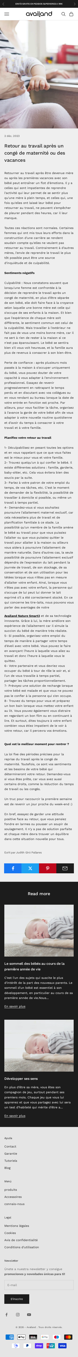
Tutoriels (10, 1160)
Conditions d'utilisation (21, 1247)
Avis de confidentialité (21, 1240)
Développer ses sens (21, 1079)
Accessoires (13, 1197)
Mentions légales (16, 1225)
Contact (10, 1146)
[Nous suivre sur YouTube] (29, 1314)
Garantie (10, 1153)
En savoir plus (14, 1006)
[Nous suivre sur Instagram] (18, 1314)
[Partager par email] (65, 868)
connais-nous (14, 1204)
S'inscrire (17, 1299)
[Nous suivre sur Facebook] (6, 1314)
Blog (7, 1168)
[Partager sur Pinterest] (47, 868)
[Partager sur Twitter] (30, 868)
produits (10, 1189)
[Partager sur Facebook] (12, 868)
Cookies (10, 1233)
